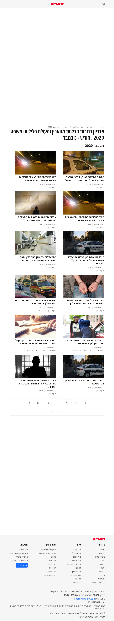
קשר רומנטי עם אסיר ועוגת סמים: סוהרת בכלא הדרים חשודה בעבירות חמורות (37, 383)
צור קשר (77, 549)
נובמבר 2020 (53, 127)
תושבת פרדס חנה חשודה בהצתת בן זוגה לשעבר (84, 382)
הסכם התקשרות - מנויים (18, 553)
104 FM (52, 567)
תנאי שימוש (23, 549)
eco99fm (52, 564)
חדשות (102, 549)
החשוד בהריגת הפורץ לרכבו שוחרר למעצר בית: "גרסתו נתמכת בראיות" (84, 179)
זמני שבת (52, 571)
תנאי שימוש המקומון (20, 560)
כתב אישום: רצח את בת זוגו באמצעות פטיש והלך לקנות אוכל (35, 302)
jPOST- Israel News (47, 553)
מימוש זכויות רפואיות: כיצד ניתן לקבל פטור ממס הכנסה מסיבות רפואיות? (35, 342)
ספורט (102, 560)
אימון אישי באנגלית (48, 549)
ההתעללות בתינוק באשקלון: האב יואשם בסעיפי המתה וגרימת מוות (38, 259)
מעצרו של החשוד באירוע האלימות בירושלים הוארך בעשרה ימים (37, 179)
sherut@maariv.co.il (84, 598)
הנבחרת (102, 571)
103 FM (52, 560)
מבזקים (102, 553)
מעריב (102, 127)
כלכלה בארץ (100, 556)
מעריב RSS (76, 560)
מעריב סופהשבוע (74, 564)
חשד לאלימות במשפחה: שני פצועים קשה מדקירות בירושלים (84, 219)
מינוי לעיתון (76, 571)
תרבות (102, 567)
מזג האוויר (101, 578)
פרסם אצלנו (76, 553)
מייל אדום (77, 556)
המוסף (78, 567)
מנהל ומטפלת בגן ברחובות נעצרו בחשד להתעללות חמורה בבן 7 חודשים (86, 260)
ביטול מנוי (77, 582)
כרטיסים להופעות (98, 582)
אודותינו (78, 578)
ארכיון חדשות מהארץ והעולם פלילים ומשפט (79, 127)
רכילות (102, 564)
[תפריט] (108, 4)
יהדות (103, 575)
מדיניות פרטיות (22, 556)
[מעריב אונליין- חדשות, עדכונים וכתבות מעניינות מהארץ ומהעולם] (57, 4)
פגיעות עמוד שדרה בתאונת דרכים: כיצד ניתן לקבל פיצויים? (85, 342)
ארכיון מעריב (76, 575)
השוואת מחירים (50, 575)
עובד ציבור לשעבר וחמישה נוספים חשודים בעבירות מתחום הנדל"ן (85, 302)
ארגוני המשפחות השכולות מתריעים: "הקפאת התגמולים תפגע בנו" (36, 219)
